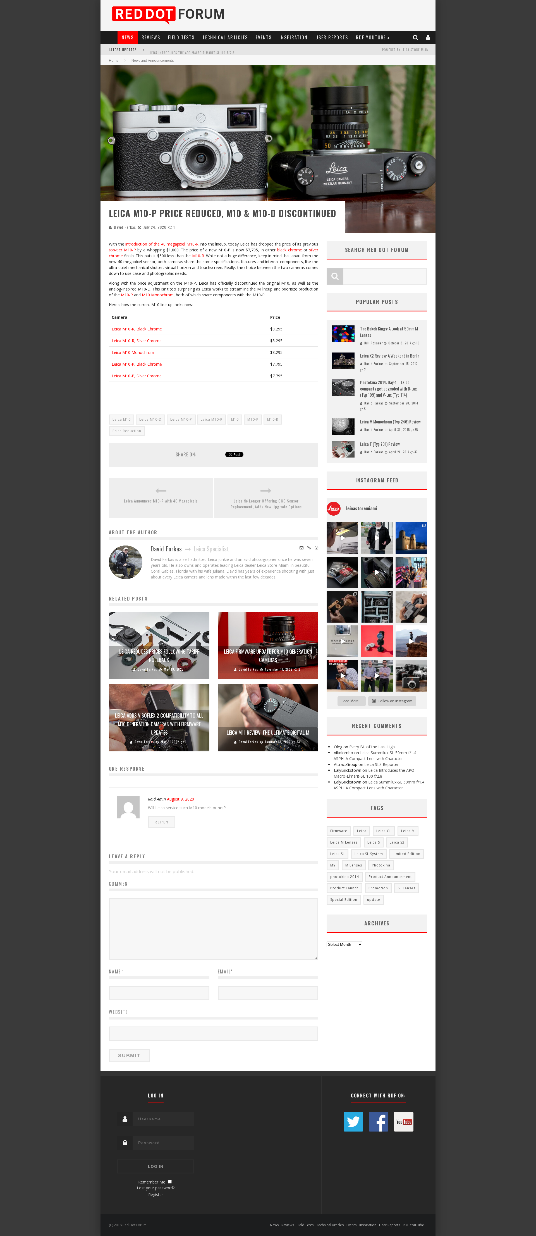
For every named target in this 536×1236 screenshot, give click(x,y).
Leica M (408, 830)
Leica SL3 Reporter (381, 764)
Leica (362, 830)
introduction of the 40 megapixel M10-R (161, 244)
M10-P (253, 419)
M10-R (198, 255)
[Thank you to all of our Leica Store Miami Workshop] (411, 572)
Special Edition (343, 899)
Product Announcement (390, 876)
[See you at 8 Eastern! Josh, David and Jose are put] (342, 676)
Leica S (373, 842)
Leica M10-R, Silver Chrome (137, 340)
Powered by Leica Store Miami (406, 49)
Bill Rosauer (373, 343)
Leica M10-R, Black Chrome (137, 329)
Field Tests (181, 37)
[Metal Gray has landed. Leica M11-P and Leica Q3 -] (411, 607)
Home (114, 60)
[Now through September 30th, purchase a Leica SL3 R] (377, 572)
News (128, 37)
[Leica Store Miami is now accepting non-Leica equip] (411, 676)
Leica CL (383, 830)
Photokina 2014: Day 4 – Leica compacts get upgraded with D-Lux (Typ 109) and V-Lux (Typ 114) (388, 388)
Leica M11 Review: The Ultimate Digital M (268, 732)
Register (155, 1194)
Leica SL (337, 853)
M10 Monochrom (158, 294)
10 (418, 343)
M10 (235, 419)
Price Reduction (127, 430)
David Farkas (125, 227)
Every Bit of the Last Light (372, 746)
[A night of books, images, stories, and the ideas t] (342, 538)
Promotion (378, 888)
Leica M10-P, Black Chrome (137, 364)
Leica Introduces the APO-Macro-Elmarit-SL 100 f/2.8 (192, 50)
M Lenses (353, 865)
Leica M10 (122, 419)
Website (118, 1012)
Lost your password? (155, 1187)
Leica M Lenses (344, 842)
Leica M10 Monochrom (133, 352)
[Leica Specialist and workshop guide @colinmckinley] (377, 538)
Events (264, 37)
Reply (161, 822)
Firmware (338, 830)
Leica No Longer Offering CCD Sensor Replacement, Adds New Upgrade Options (266, 503)
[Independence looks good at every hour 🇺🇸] (377, 641)
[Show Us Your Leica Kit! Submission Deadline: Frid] (377, 607)
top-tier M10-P (122, 250)
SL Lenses (406, 888)
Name (116, 971)
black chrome (289, 250)
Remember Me (151, 1182)
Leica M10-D (150, 419)
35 (416, 429)
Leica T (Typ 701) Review (380, 444)
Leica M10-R (211, 419)
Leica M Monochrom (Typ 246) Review (390, 421)
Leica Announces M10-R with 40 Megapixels (161, 501)
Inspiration (293, 37)
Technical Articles (225, 37)
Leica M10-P (181, 419)
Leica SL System (369, 853)
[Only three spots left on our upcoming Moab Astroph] (411, 641)
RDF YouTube (371, 37)
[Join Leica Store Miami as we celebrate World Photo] (342, 572)
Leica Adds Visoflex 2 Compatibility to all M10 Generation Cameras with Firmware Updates (159, 724)
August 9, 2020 (180, 799)
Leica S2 (397, 842)
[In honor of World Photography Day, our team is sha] (411, 538)
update (373, 899)
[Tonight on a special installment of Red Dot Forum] (377, 676)
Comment (120, 883)
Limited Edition (406, 853)
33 (298, 742)
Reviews (151, 37)
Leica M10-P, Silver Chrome (137, 375)
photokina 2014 (344, 876)
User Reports (331, 37)
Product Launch (344, 888)
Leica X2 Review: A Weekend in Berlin (390, 356)
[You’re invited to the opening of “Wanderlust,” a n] (342, 641)
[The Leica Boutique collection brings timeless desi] (342, 607)
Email (225, 971)
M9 (333, 865)
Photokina (381, 865)
